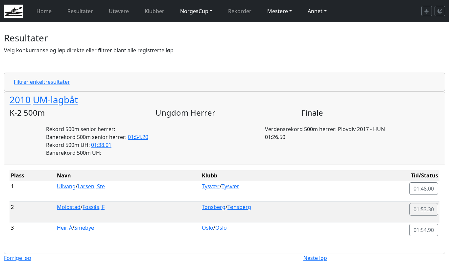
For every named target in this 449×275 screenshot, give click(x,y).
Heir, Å (64, 227)
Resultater (80, 11)
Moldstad (69, 207)
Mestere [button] (277, 11)
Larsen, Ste (91, 186)
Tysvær (211, 186)
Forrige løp (17, 258)
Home (44, 11)
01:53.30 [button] (424, 209)
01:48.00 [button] (424, 188)
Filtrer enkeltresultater (42, 81)
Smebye (84, 227)
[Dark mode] (440, 11)
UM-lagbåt (55, 99)
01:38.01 (101, 145)
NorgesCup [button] (194, 11)
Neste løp (315, 258)
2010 (20, 99)
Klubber (154, 11)
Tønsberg (213, 207)
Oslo (207, 227)
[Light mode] (426, 11)
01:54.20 (138, 137)
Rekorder (239, 11)
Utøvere (119, 11)
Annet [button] (315, 11)
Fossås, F (94, 207)
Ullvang (66, 186)
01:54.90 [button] (424, 230)
